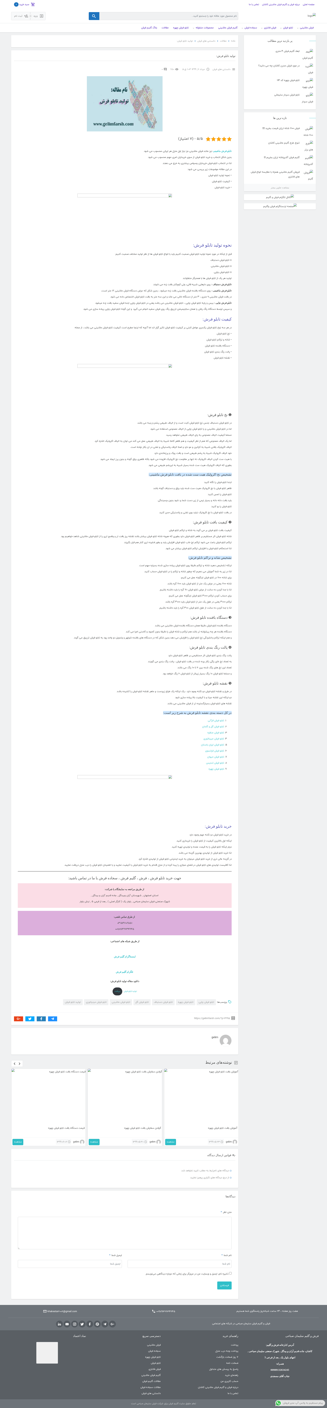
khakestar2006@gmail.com (62, 1311)
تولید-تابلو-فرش (130, 991)
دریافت (117, 991)
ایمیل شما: (116, 1255)
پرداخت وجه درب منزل (226, 1351)
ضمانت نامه (232, 1363)
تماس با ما (254, 4)
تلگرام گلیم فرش (124, 971)
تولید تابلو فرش (73, 1002)
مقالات (223, 41)
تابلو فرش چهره (216, 769)
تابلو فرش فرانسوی (214, 751)
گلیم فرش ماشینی (151, 1375)
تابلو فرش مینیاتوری (96, 1002)
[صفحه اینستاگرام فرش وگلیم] (280, 206)
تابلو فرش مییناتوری (213, 738)
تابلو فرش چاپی (206, 1002)
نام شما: (227, 1255)
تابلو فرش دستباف (163, 1002)
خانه (233, 41)
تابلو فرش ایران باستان (212, 745)
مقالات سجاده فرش (150, 1387)
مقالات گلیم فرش (151, 1381)
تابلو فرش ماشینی (222, 151)
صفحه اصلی (308, 4)
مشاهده (18, 1141)
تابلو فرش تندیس (215, 763)
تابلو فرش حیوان (215, 757)
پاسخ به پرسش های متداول (223, 1369)
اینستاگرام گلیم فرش (125, 956)
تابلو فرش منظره (215, 732)
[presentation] (14, 1063)
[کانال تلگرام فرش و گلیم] (280, 197)
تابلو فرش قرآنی (216, 720)
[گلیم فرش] (312, 16)
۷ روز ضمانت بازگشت (227, 1357)
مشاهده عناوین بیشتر (280, 187)
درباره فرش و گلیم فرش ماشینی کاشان (281, 4)
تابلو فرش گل (142, 1002)
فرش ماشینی (154, 1345)
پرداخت (234, 1345)
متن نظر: (226, 1212)
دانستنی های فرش (206, 41)
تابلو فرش (156, 1363)
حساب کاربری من (229, 1381)
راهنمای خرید (231, 1375)
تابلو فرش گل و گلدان (213, 726)
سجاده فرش (154, 1351)
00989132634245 (165, 1311)
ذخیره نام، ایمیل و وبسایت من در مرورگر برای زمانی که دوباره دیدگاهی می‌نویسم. (186, 1274)
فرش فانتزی (155, 1369)
